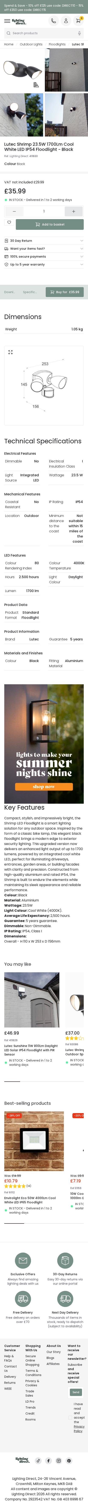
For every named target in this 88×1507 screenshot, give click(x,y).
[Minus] (14, 211)
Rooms (30, 1419)
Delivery (10, 1377)
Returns (10, 1383)
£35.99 (67, 292)
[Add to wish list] (9, 222)
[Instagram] (58, 1460)
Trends (30, 1407)
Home (8, 44)
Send (76, 1392)
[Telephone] (53, 20)
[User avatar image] (66, 20)
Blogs (50, 1358)
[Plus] (74, 211)
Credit (30, 1413)
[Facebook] (48, 1460)
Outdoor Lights (31, 44)
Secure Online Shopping (32, 1360)
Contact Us (10, 1368)
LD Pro (29, 1401)
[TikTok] (38, 1460)
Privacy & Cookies (32, 1383)
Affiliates (53, 1364)
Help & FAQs (9, 1358)
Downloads (10, 292)
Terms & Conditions (33, 1373)
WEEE (8, 1389)
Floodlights (57, 44)
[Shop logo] (19, 21)
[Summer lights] (44, 744)
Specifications (31, 292)
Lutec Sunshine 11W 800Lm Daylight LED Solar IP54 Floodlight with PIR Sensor (31, 1050)
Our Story (54, 1352)
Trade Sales (29, 1393)
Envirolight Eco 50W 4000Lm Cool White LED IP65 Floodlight (30, 1200)
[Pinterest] (69, 1460)
